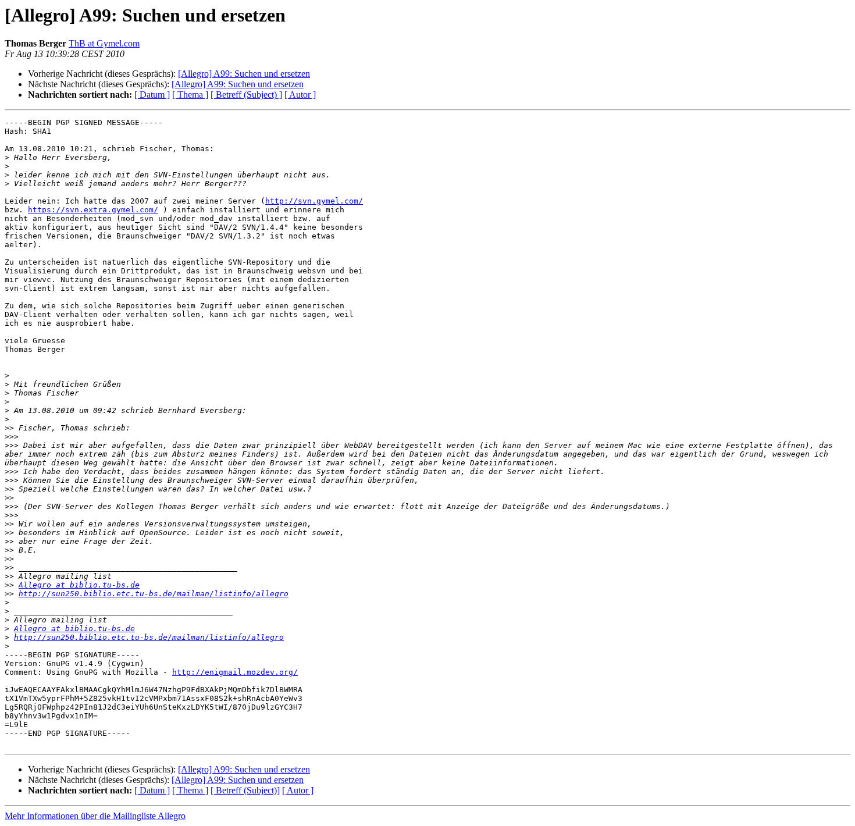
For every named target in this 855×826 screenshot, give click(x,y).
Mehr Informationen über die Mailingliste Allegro (95, 816)
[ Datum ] (152, 94)
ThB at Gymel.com (104, 43)
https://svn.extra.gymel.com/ (93, 209)
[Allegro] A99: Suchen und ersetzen (244, 74)
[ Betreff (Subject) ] (246, 94)
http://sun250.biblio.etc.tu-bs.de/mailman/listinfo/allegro (153, 593)
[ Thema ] (190, 94)
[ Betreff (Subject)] (245, 790)
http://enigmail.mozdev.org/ (235, 672)
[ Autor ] (300, 94)
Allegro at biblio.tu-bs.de (79, 585)
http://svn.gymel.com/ (314, 201)
